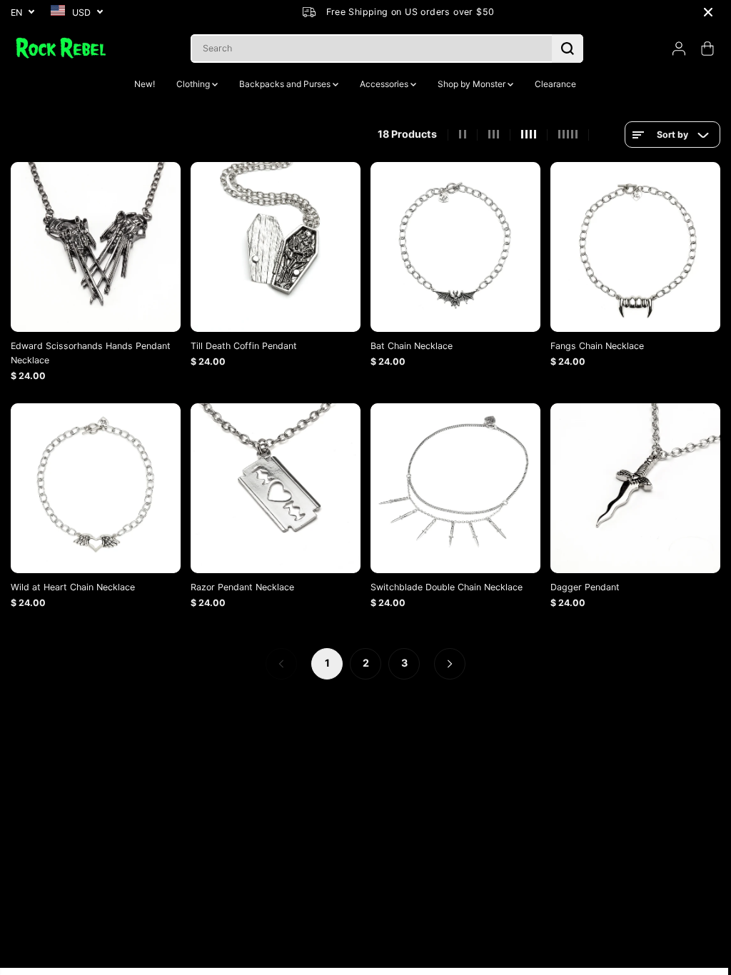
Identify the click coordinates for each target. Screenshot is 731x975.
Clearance (552, 84)
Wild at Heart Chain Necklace (73, 583)
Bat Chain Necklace (408, 344)
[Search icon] (567, 48)
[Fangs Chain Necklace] (629, 246)
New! (144, 84)
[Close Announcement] (708, 12)
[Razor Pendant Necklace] (273, 485)
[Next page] (446, 660)
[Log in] (679, 48)
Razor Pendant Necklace (241, 583)
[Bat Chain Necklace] (451, 246)
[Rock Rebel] (61, 48)
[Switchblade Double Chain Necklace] (451, 485)
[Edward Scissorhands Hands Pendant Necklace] (95, 246)
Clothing (190, 84)
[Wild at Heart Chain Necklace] (95, 485)
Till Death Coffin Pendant (242, 344)
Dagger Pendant (580, 583)
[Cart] (707, 48)
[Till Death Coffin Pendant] (273, 246)
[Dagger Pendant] (629, 485)
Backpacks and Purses (282, 84)
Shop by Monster (469, 84)
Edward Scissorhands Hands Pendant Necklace (91, 351)
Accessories (381, 84)
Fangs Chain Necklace (592, 344)
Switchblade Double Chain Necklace (443, 583)
